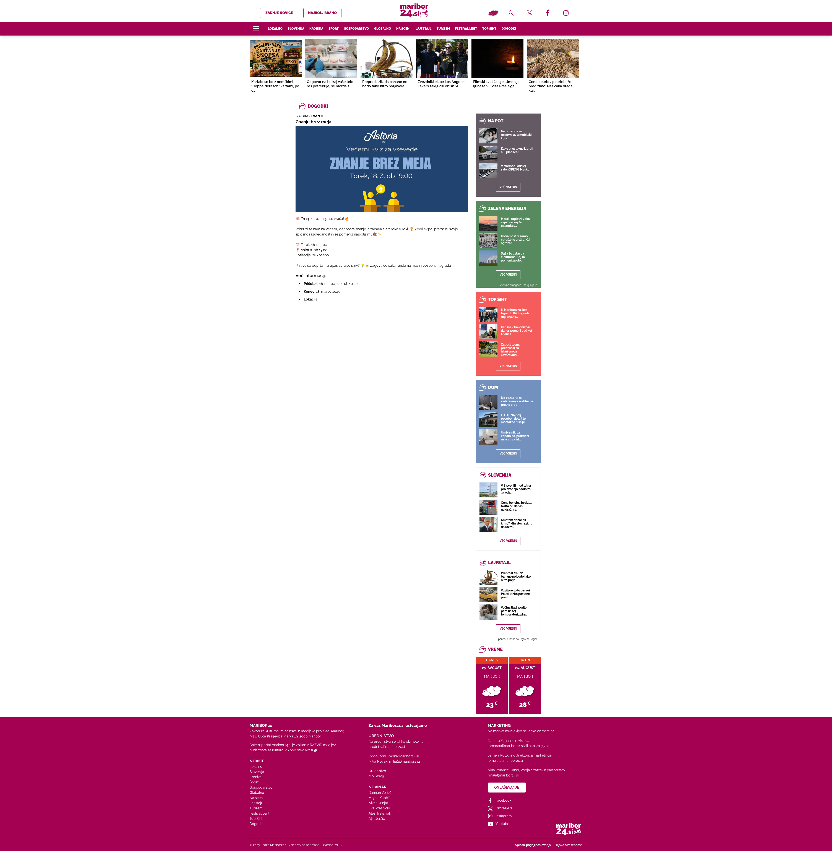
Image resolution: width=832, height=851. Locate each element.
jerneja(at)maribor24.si (505, 760)
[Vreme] (493, 13)
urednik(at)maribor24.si (387, 747)
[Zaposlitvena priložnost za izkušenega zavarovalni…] (488, 349)
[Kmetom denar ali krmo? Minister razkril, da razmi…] (488, 524)
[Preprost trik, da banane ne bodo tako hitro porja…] (488, 577)
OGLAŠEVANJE (506, 787)
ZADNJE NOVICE (279, 13)
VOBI (338, 845)
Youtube (502, 824)
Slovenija (296, 28)
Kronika (316, 28)
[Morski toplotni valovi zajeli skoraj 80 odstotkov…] (488, 223)
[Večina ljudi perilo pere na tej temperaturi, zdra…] (488, 611)
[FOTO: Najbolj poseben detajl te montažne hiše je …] (488, 419)
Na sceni (403, 28)
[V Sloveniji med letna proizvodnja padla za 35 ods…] (488, 489)
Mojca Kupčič (379, 798)
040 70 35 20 (539, 746)
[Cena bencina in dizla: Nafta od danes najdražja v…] (488, 507)
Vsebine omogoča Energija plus (518, 285)
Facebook (503, 800)
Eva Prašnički (379, 808)
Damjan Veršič (380, 793)
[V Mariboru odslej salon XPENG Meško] (488, 170)
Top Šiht (489, 28)
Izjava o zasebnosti (569, 845)
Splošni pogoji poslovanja (533, 845)
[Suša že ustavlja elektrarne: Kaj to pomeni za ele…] (488, 258)
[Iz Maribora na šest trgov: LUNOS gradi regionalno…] (488, 314)
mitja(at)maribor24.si (405, 761)
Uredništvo (377, 771)
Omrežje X (504, 808)
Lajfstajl (423, 28)
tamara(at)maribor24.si (505, 746)
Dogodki (509, 28)
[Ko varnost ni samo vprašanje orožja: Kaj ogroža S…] (488, 240)
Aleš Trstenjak (380, 813)
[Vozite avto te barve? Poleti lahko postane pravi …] (488, 594)
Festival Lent (466, 28)
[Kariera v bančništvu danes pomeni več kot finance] (488, 331)
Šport (333, 28)
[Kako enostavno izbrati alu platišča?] (488, 153)
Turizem (443, 28)
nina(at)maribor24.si (503, 775)
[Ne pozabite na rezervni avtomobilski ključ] (488, 135)
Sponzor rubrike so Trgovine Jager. (517, 639)
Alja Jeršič (377, 819)
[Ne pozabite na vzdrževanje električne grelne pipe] (488, 402)
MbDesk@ (376, 776)
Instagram (504, 816)
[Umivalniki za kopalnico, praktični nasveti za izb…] (488, 437)
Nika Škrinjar (378, 803)
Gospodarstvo (356, 28)
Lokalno (275, 28)
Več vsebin (508, 187)
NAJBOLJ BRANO (322, 13)
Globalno (382, 28)
